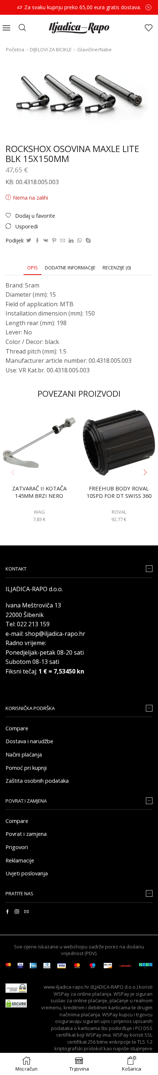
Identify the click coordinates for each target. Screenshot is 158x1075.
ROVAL (119, 512)
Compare (17, 728)
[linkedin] (71, 240)
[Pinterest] (54, 240)
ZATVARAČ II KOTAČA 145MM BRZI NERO (39, 492)
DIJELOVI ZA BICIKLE (51, 49)
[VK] (46, 240)
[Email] (26, 911)
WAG (39, 512)
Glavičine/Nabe (94, 49)
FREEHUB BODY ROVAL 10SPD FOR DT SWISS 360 (119, 492)
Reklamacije (20, 860)
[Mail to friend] (62, 240)
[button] (145, 472)
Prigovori (17, 847)
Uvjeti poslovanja (27, 873)
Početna (15, 49)
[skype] (87, 240)
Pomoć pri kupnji (26, 767)
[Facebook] (37, 240)
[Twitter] (28, 240)
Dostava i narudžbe (29, 741)
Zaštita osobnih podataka (37, 780)
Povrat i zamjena (26, 833)
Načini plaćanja (24, 754)
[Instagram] (17, 911)
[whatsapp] (79, 240)
